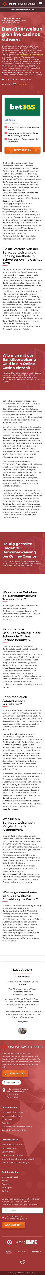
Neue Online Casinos (12, 1155)
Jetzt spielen (22, 150)
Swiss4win (7, 1184)
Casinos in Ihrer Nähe (12, 1112)
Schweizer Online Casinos (30, 55)
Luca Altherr (22, 84)
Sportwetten (8, 1152)
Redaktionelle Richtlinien (14, 1130)
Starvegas (7, 1187)
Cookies (6, 1123)
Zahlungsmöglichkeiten (13, 20)
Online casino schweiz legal (15, 1162)
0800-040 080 (17, 1073)
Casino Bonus (9, 1148)
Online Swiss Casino (11, 18)
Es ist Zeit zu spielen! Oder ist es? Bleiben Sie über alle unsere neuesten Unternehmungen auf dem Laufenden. (21, 1201)
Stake (5, 1180)
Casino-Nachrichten (12, 1116)
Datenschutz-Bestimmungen (17, 1127)
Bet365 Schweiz (10, 1177)
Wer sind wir (8, 1119)
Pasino (5, 1191)
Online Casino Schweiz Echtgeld (18, 1159)
